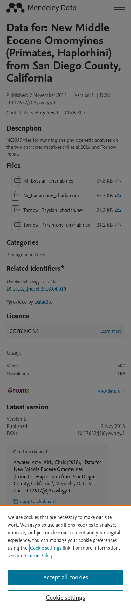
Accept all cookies (65, 577)
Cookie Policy (39, 555)
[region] (65, 559)
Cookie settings (45, 548)
